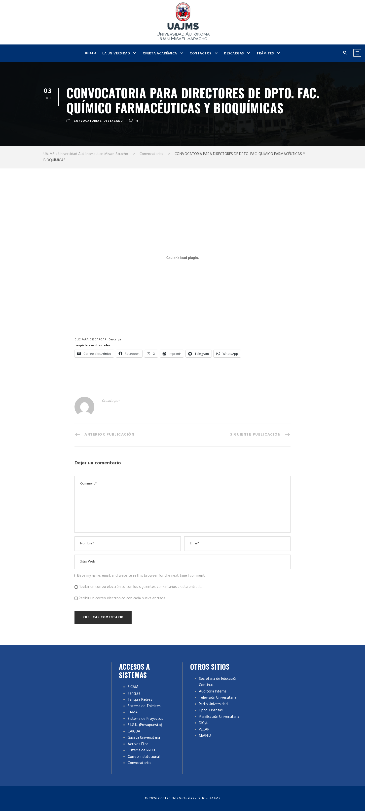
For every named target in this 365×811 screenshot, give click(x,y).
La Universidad (116, 53)
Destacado (113, 121)
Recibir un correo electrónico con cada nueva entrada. (122, 598)
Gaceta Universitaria (144, 738)
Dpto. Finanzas (211, 710)
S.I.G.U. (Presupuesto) (145, 725)
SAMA (133, 712)
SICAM (133, 687)
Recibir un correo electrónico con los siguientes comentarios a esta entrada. (140, 587)
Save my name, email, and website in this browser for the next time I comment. (142, 576)
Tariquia (134, 693)
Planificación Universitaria (219, 717)
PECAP (204, 729)
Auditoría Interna (212, 691)
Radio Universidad (213, 704)
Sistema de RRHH (141, 750)
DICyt (203, 723)
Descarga (115, 339)
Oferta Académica (160, 53)
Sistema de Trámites (144, 706)
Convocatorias (88, 121)
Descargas (234, 53)
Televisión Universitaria (217, 698)
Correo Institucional (144, 757)
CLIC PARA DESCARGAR (90, 339)
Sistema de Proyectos (145, 719)
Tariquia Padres (140, 700)
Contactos (200, 53)
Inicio (90, 53)
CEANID (205, 736)
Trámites (265, 53)
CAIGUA (134, 731)
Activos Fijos (138, 744)
